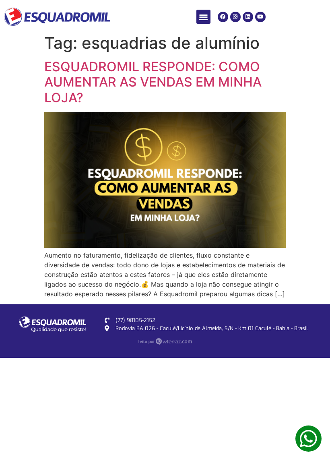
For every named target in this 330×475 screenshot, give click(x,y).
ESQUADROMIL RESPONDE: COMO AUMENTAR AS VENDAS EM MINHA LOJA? (153, 82)
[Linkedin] (248, 17)
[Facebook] (223, 17)
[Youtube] (260, 17)
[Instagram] (235, 17)
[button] (203, 17)
